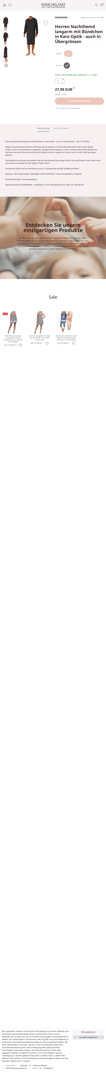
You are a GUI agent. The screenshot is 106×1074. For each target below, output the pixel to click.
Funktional (48, 1068)
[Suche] (96, 5)
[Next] (6, 65)
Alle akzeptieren (88, 1032)
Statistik (23, 1065)
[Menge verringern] (62, 82)
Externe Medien (40, 1065)
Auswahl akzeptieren (88, 1037)
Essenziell (10, 1065)
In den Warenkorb (79, 101)
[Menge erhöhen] (62, 79)
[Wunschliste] (9, 5)
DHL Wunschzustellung (16, 1068)
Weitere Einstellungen (11, 1071)
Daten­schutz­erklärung (40, 1061)
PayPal (35, 1068)
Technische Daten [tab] (61, 128)
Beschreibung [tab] (43, 128)
